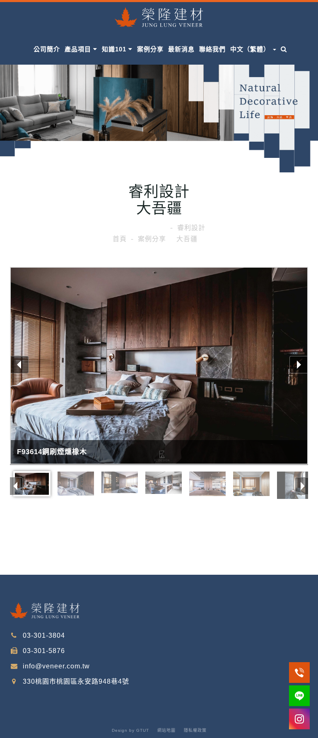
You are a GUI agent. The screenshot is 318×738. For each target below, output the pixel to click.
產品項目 (79, 49)
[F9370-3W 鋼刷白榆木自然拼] (251, 483)
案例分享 (150, 49)
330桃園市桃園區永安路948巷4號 (75, 681)
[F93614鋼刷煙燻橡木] (159, 366)
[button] (284, 47)
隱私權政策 (195, 730)
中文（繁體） (251, 49)
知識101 (115, 49)
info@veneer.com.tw (55, 666)
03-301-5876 (43, 650)
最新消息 (181, 49)
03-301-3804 (43, 635)
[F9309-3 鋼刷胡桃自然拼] (207, 483)
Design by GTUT (130, 730)
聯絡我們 (212, 49)
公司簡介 (47, 49)
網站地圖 (166, 730)
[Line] (299, 695)
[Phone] (299, 672)
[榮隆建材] (159, 15)
